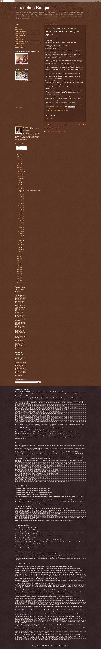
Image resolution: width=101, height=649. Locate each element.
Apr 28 (21, 194)
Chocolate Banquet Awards (21, 41)
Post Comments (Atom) (55, 128)
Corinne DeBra (28, 127)
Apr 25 (21, 201)
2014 (18, 267)
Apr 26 (21, 198)
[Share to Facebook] (73, 107)
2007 (18, 282)
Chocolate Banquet (33, 7)
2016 (18, 263)
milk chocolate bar (52, 110)
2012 (18, 271)
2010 (18, 276)
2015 (18, 265)
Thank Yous (18, 37)
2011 (18, 274)
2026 (18, 157)
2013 (18, 269)
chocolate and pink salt (71, 108)
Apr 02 (21, 242)
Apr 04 (21, 238)
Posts (18, 146)
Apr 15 (21, 220)
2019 (18, 256)
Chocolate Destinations (20, 31)
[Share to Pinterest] (74, 107)
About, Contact (18, 29)
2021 (18, 167)
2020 (18, 254)
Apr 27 (21, 196)
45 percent (51, 108)
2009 (18, 278)
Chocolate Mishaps (19, 43)
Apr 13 (21, 222)
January (20, 251)
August (20, 178)
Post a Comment (51, 118)
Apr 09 (21, 231)
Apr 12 (21, 225)
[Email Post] (66, 106)
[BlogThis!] (70, 107)
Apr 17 (21, 216)
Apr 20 (21, 209)
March (19, 247)
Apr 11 (21, 227)
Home (65, 125)
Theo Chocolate (64, 110)
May (19, 184)
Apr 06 (21, 235)
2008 (18, 280)
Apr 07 (21, 233)
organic (58, 110)
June (19, 182)
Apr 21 (21, 207)
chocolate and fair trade (60, 108)
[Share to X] (71, 107)
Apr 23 (21, 205)
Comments (19, 149)
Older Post (82, 125)
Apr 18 (21, 214)
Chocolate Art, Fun (19, 33)
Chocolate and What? (20, 35)
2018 (18, 258)
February (20, 249)
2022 (18, 165)
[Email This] (68, 107)
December (20, 169)
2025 (18, 159)
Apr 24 (21, 203)
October (20, 174)
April (19, 187)
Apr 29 (21, 188)
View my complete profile (21, 139)
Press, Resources (19, 45)
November (20, 171)
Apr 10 (21, 229)
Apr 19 (21, 212)
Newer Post (47, 125)
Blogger (66, 645)
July (19, 180)
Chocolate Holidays (19, 39)
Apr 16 (21, 218)
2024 (18, 161)
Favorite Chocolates (20, 47)
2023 (18, 163)
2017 (18, 260)
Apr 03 (21, 240)
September (21, 176)
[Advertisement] (27, 93)
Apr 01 (21, 244)
